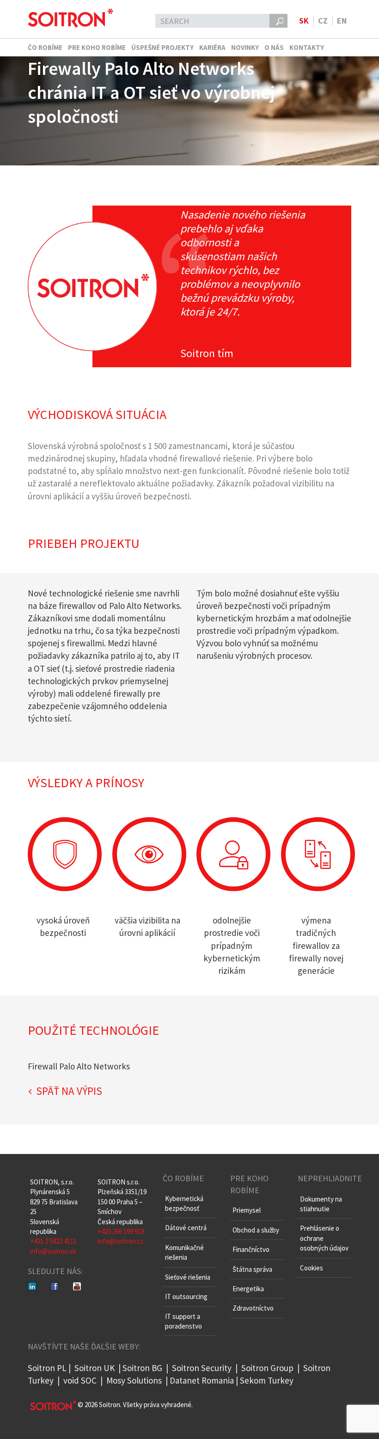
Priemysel (246, 1210)
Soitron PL (47, 1367)
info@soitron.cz (121, 1241)
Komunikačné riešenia (184, 1252)
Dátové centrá (186, 1227)
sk (304, 20)
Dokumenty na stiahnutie (321, 1204)
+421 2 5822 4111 (53, 1241)
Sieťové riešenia (187, 1277)
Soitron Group (266, 1367)
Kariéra (212, 47)
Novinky (245, 47)
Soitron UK (94, 1367)
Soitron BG (142, 1367)
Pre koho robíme (97, 47)
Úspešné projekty (162, 47)
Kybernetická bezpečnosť (184, 1203)
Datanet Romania (202, 1380)
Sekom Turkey (266, 1380)
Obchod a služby (255, 1230)
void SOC (80, 1380)
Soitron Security (202, 1367)
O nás (274, 47)
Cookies (311, 1267)
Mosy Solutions (134, 1380)
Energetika (248, 1288)
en (342, 20)
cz (323, 20)
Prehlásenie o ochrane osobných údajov (324, 1238)
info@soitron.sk (53, 1251)
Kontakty (306, 47)
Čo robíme (45, 47)
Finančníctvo (250, 1249)
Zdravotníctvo (253, 1308)
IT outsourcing (186, 1296)
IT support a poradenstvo (183, 1321)
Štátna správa (252, 1269)
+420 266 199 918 (121, 1231)
